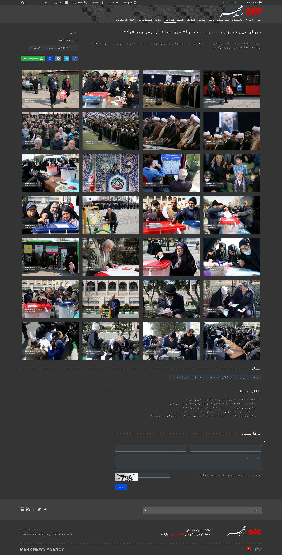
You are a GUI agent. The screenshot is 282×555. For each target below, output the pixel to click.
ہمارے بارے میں (30, 529)
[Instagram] (45, 509)
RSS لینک (77, 3)
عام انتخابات (180, 377)
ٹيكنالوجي (145, 19)
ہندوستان (223, 19)
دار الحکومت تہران (222, 377)
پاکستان (237, 19)
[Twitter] (39, 509)
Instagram (128, 3)
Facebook (96, 3)
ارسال (121, 487)
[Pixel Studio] (247, 549)
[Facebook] (33, 509)
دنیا (211, 19)
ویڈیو (159, 19)
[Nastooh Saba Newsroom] (256, 549)
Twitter (111, 3)
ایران (249, 19)
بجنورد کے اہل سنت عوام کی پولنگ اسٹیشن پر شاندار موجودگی (220, 411)
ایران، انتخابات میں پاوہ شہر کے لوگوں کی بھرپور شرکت (222, 399)
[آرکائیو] (22, 509)
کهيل (180, 19)
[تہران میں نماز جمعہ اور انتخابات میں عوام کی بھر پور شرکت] (231, 89)
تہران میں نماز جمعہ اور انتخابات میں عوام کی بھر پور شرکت (193, 31)
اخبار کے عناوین (125, 19)
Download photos (31, 59)
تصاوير (170, 19)
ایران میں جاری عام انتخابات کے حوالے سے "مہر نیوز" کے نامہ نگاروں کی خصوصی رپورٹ (204, 415)
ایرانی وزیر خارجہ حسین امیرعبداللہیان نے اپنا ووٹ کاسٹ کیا (218, 407)
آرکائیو (60, 3)
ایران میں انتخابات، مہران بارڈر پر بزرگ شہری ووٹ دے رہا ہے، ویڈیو (214, 403)
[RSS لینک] (28, 509)
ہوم (258, 19)
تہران (243, 377)
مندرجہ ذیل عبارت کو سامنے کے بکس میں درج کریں (230, 474)
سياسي (202, 19)
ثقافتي (190, 19)
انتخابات (199, 377)
